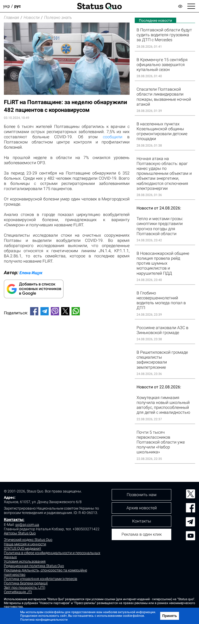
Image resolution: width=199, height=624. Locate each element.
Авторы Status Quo (20, 533)
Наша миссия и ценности (25, 544)
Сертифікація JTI (18, 592)
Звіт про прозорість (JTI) (24, 587)
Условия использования (25, 561)
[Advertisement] (67, 337)
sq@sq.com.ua (27, 525)
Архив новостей (141, 507)
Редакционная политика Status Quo (34, 566)
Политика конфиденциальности (44, 619)
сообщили (112, 136)
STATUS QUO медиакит (22, 548)
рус (17, 6)
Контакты (13, 519)
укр (6, 6)
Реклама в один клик (142, 534)
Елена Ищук (30, 272)
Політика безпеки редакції (26, 583)
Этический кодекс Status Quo (28, 540)
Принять (169, 616)
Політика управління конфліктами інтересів (40, 579)
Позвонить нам (142, 494)
